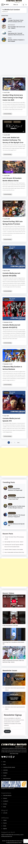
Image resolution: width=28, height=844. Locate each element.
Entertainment (11, 25)
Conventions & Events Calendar (9, 767)
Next (18, 442)
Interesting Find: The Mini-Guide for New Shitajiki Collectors (16, 507)
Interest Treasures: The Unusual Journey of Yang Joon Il (16, 515)
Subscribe (7, 731)
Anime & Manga (7, 79)
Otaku (10, 504)
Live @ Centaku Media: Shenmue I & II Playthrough (15, 489)
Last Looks (5, 813)
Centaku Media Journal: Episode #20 (16, 524)
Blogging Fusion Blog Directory (7, 788)
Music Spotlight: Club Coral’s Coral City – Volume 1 (14, 542)
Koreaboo (5, 804)
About (4, 764)
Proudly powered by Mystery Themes (14, 842)
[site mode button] (23, 5)
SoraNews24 (5, 801)
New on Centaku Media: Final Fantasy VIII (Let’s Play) (14, 552)
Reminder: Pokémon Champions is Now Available (14, 549)
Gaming (9, 18)
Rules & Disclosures (7, 778)
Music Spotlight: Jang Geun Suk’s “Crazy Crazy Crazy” (16, 498)
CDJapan (5, 820)
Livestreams (5, 770)
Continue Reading (7, 114)
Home (4, 761)
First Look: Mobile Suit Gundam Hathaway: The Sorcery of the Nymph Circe (13, 139)
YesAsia (4, 826)
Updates (12, 162)
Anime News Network (7, 795)
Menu (14, 4)
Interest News (17, 79)
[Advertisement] (14, 60)
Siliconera (5, 798)
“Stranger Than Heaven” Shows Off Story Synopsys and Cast (14, 538)
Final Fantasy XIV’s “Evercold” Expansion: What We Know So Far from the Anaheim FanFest (16, 35)
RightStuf (5, 828)
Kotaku (4, 806)
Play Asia (5, 823)
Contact (4, 775)
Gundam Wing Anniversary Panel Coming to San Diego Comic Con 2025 (13, 97)
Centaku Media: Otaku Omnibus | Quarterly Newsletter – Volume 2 (15, 689)
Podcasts (6, 247)
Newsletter (5, 773)
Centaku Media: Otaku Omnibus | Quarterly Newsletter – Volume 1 (15, 708)
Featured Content (18, 351)
